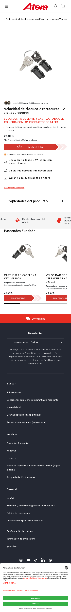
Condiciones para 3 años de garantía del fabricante (32, 399)
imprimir (11, 498)
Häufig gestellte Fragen (14, 187)
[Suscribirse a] (60, 342)
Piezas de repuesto (48, 19)
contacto (11, 458)
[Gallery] (35, 61)
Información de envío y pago (21, 538)
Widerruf (11, 450)
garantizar (12, 546)
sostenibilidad (14, 407)
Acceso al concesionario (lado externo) (26, 422)
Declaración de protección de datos (25, 520)
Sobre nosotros (15, 392)
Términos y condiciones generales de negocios (31, 505)
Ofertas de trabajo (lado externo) (24, 414)
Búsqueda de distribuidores (21, 477)
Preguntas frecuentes (18, 443)
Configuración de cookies (20, 531)
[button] (6, 6)
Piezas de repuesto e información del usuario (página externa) (33, 467)
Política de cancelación (18, 513)
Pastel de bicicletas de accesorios (22, 19)
